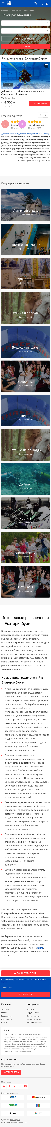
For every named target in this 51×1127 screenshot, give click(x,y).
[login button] (46, 3)
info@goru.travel (25, 1064)
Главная (4, 10)
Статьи (4, 1022)
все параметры (27, 39)
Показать (25, 47)
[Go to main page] (9, 3)
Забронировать (39, 104)
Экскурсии (5, 1009)
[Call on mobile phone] (36, 3)
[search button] (41, 3)
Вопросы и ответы (34, 1019)
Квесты (4, 1013)
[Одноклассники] (14, 1086)
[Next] (45, 115)
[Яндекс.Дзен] (25, 1086)
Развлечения (6, 1016)
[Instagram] (20, 1086)
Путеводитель (6, 1019)
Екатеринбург (16, 10)
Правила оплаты (33, 1016)
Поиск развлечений (27, 973)
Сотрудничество (33, 1013)
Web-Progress (15, 1120)
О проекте (30, 1009)
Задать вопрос (11, 1072)
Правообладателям (34, 1022)
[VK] (4, 1086)
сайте (40, 947)
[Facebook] (9, 1086)
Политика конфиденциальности (14, 1122)
